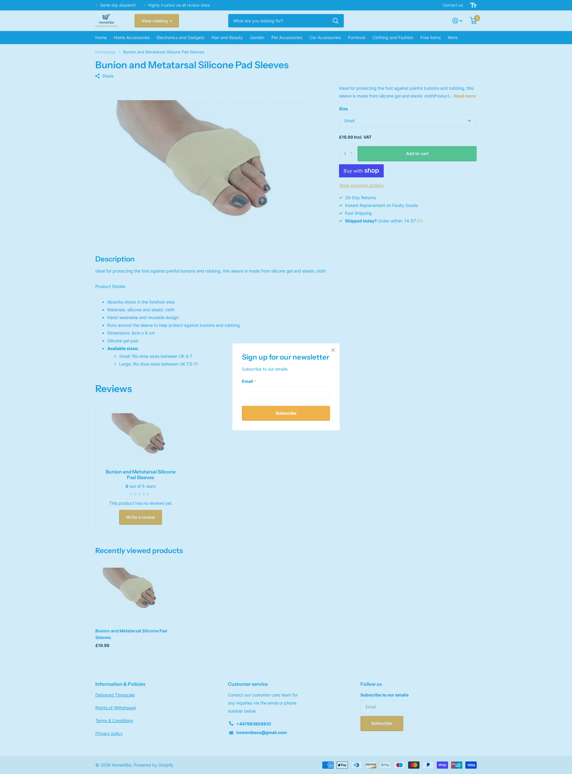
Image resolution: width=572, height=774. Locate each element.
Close (333, 350)
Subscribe (286, 413)
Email (249, 381)
